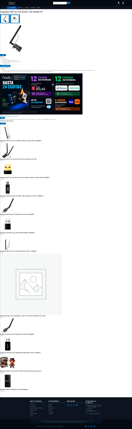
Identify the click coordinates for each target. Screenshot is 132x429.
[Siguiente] (4, 55)
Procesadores (50, 411)
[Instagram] (71, 405)
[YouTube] (77, 405)
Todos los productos (33, 413)
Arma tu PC (20, 7)
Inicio (1, 9)
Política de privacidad (33, 409)
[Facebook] (68, 405)
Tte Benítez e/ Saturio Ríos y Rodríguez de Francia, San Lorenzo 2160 (94, 406)
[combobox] (60, 3)
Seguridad (31, 411)
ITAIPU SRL (60, 426)
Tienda (38, 7)
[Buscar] (68, 3)
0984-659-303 (89, 408)
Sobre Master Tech (33, 406)
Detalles (2, 117)
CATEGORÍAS (12, 7)
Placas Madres (50, 413)
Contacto (31, 415)
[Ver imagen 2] (15, 19)
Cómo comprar (32, 404)
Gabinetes (50, 409)
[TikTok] (74, 405)
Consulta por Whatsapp (5, 67)
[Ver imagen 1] (5, 19)
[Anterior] (1, 55)
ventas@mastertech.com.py (92, 410)
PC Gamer (27, 7)
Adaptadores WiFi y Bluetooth (10, 9)
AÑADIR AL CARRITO (5, 66)
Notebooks (32, 7)
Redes (4, 9)
